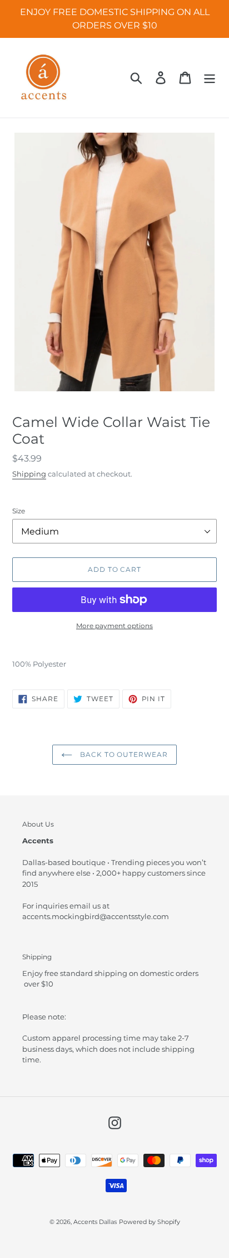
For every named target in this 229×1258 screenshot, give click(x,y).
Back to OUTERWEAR (123, 754)
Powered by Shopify (149, 1222)
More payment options (114, 625)
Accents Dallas (95, 1222)
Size (18, 511)
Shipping (29, 473)
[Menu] (209, 78)
